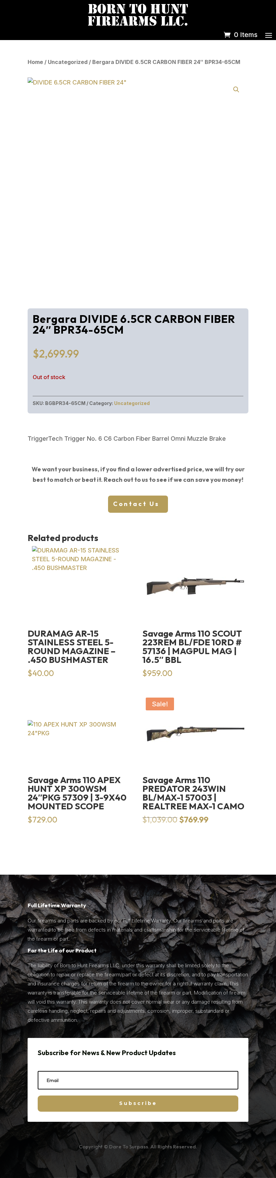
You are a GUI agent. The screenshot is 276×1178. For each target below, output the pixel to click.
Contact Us (136, 504)
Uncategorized (68, 62)
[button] (236, 89)
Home (35, 62)
